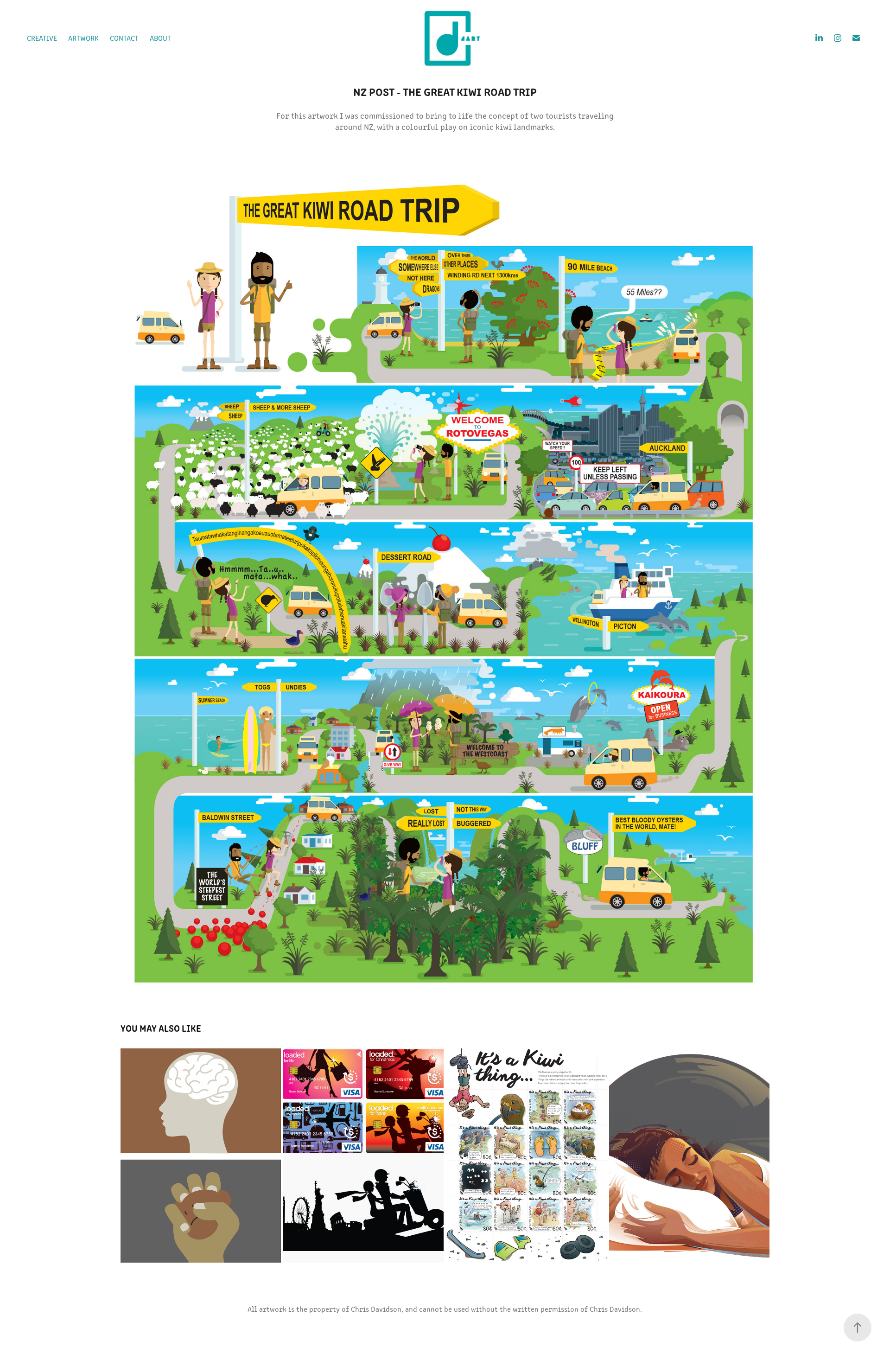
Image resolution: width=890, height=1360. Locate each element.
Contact (124, 38)
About (160, 38)
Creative (42, 38)
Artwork (83, 38)
